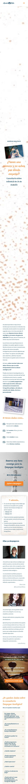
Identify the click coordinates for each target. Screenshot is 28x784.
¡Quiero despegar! (14, 483)
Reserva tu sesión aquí (14, 681)
